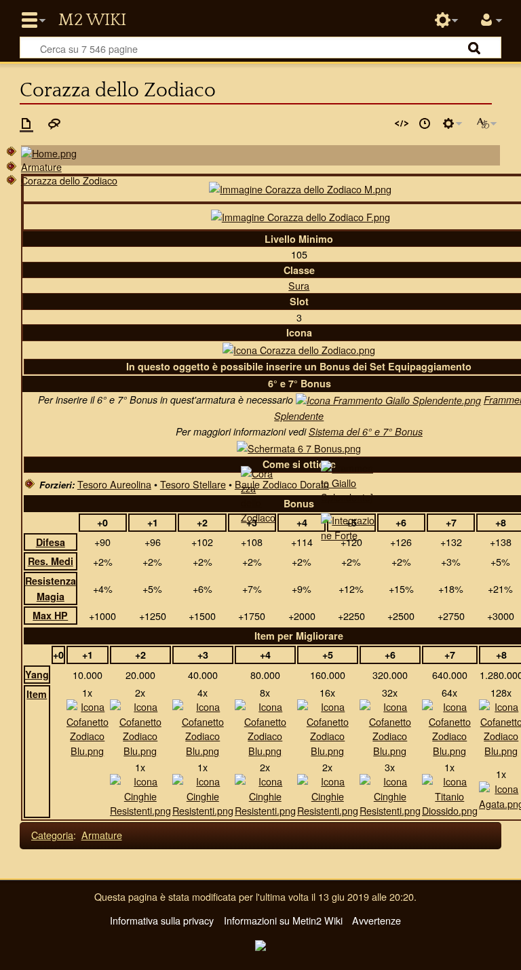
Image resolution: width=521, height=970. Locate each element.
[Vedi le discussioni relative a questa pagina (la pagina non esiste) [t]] (54, 123)
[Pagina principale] (49, 151)
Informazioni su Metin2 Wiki (283, 920)
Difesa (50, 542)
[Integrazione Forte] (347, 526)
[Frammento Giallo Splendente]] (347, 480)
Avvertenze (376, 920)
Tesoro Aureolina (114, 484)
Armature (41, 166)
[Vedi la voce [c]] (26, 123)
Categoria (52, 835)
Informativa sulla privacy (162, 920)
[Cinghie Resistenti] (140, 794)
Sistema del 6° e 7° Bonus (366, 431)
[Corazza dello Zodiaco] (259, 493)
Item (36, 694)
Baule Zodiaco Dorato (282, 484)
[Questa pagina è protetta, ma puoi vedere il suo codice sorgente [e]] (401, 123)
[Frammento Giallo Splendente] (388, 399)
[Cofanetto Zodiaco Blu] (87, 727)
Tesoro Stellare (193, 484)
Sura (298, 285)
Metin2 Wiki (92, 20)
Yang (37, 674)
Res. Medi (50, 561)
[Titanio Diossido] (450, 794)
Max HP (50, 615)
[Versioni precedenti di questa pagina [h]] (424, 123)
